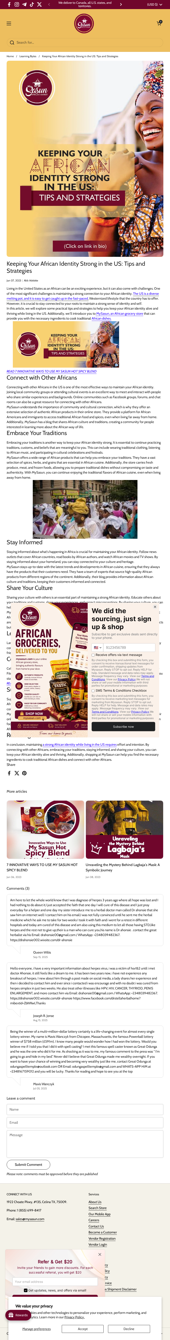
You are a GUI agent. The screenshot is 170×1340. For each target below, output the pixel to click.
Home (10, 56)
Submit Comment (28, 1165)
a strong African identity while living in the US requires (80, 745)
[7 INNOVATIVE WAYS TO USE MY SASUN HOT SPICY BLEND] (45, 829)
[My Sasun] (84, 23)
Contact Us (96, 1226)
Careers (94, 1220)
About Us (95, 1202)
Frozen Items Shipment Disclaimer (113, 1289)
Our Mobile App (99, 1214)
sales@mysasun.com (30, 1219)
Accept (83, 1329)
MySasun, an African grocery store (119, 314)
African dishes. (101, 318)
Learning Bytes (27, 56)
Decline (129, 1329)
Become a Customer (103, 1232)
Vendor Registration (102, 1239)
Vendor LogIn (98, 1244)
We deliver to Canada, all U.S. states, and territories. (85, 4)
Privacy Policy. (74, 1317)
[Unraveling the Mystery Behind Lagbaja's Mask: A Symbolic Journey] (124, 829)
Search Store (98, 1208)
